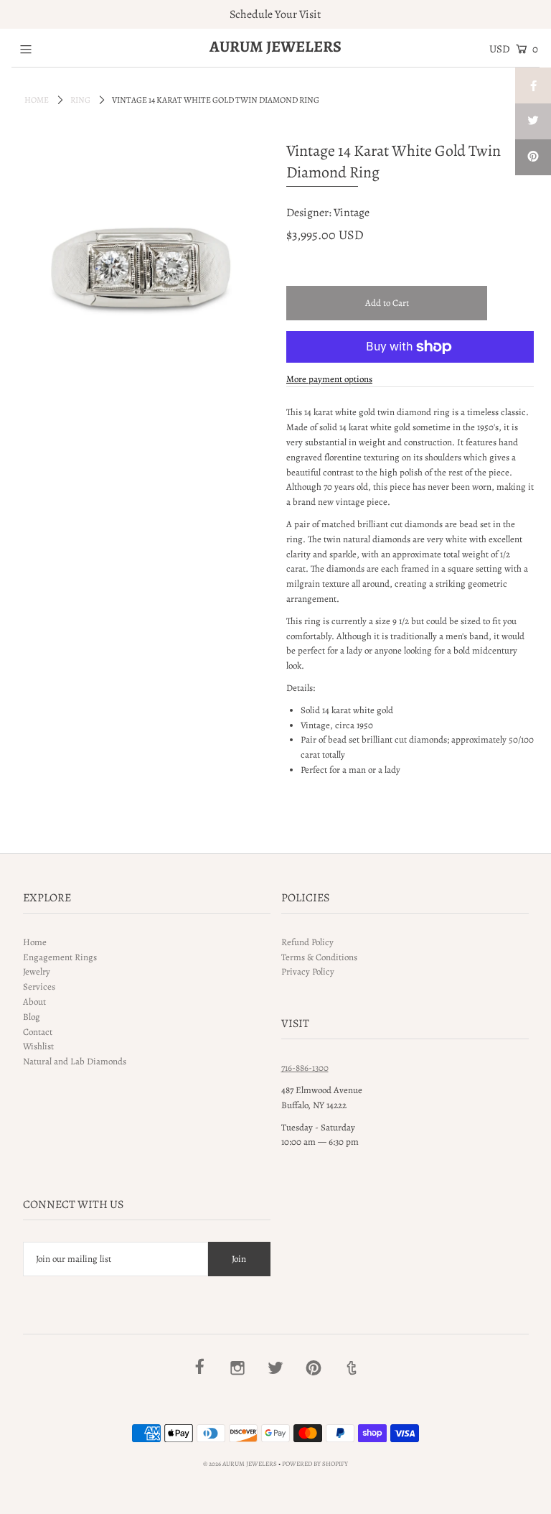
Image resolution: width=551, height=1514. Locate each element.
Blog (31, 1017)
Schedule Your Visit (275, 14)
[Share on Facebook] (533, 85)
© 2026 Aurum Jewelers (240, 1463)
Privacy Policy (307, 971)
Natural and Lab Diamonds (74, 1061)
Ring (80, 100)
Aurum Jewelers (275, 46)
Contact (37, 1032)
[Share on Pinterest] (533, 157)
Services (39, 986)
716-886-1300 (305, 1068)
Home (36, 100)
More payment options (329, 379)
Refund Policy (307, 942)
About (34, 1001)
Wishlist (38, 1046)
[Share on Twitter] (533, 121)
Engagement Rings (60, 957)
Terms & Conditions (319, 957)
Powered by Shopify (315, 1463)
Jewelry (36, 971)
